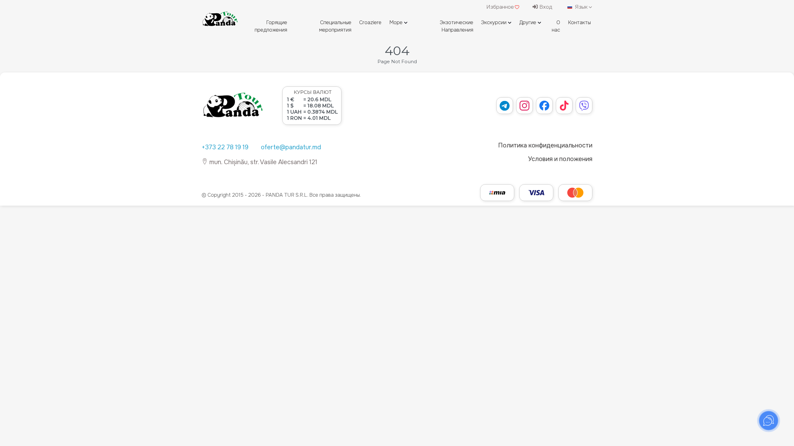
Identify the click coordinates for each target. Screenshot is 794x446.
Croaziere (370, 22)
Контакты (579, 22)
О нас (556, 26)
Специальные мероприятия (335, 26)
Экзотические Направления (456, 26)
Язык (581, 7)
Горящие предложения (271, 26)
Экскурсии (493, 22)
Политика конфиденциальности (545, 145)
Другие (527, 22)
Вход (545, 7)
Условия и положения (560, 159)
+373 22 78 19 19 (225, 147)
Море (396, 22)
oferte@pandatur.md (291, 147)
